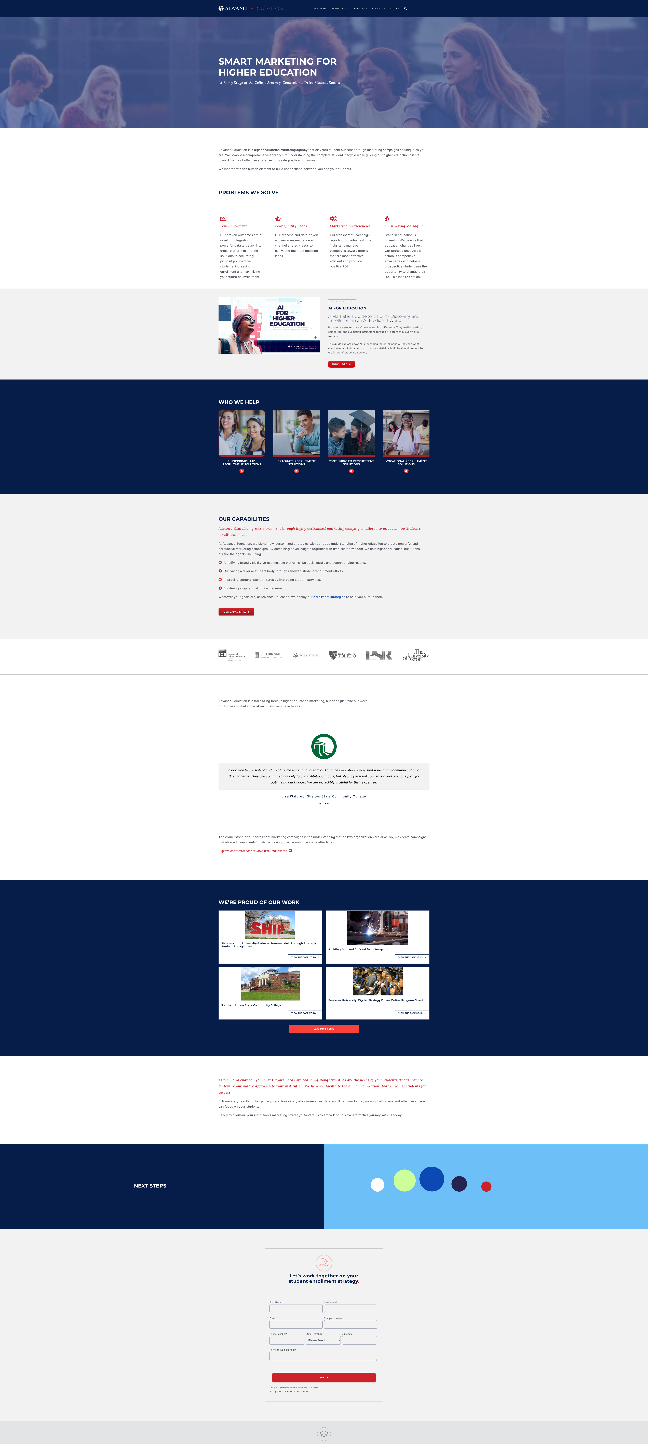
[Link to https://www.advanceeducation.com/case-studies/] (290, 844)
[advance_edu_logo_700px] (251, 7)
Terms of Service (294, 1385)
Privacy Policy (275, 1385)
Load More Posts (324, 1023)
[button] (406, 8)
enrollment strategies (329, 597)
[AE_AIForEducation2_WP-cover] (269, 325)
